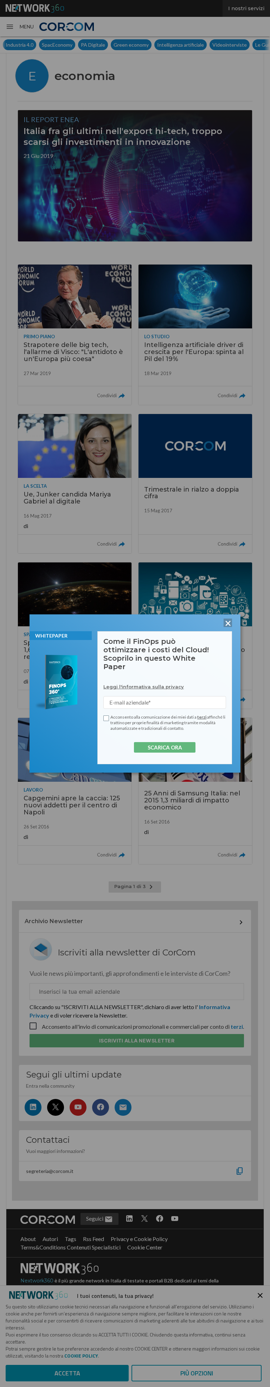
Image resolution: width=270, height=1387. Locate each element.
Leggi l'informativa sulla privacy (143, 686)
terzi (201, 717)
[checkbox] (106, 718)
